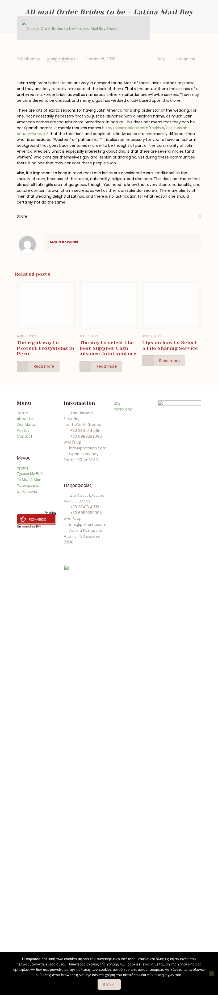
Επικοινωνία (27, 491)
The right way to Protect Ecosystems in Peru (45, 348)
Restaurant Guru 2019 (29, 526)
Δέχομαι (109, 984)
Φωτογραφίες (28, 485)
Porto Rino (50, 512)
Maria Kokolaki (60, 59)
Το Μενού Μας (29, 479)
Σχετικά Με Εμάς (30, 473)
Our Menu (26, 424)
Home (22, 413)
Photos (23, 430)
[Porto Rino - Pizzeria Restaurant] (70, 28)
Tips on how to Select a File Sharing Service (170, 345)
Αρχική (22, 467)
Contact (24, 436)
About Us (25, 418)
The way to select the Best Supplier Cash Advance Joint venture (107, 348)
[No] (211, 973)
